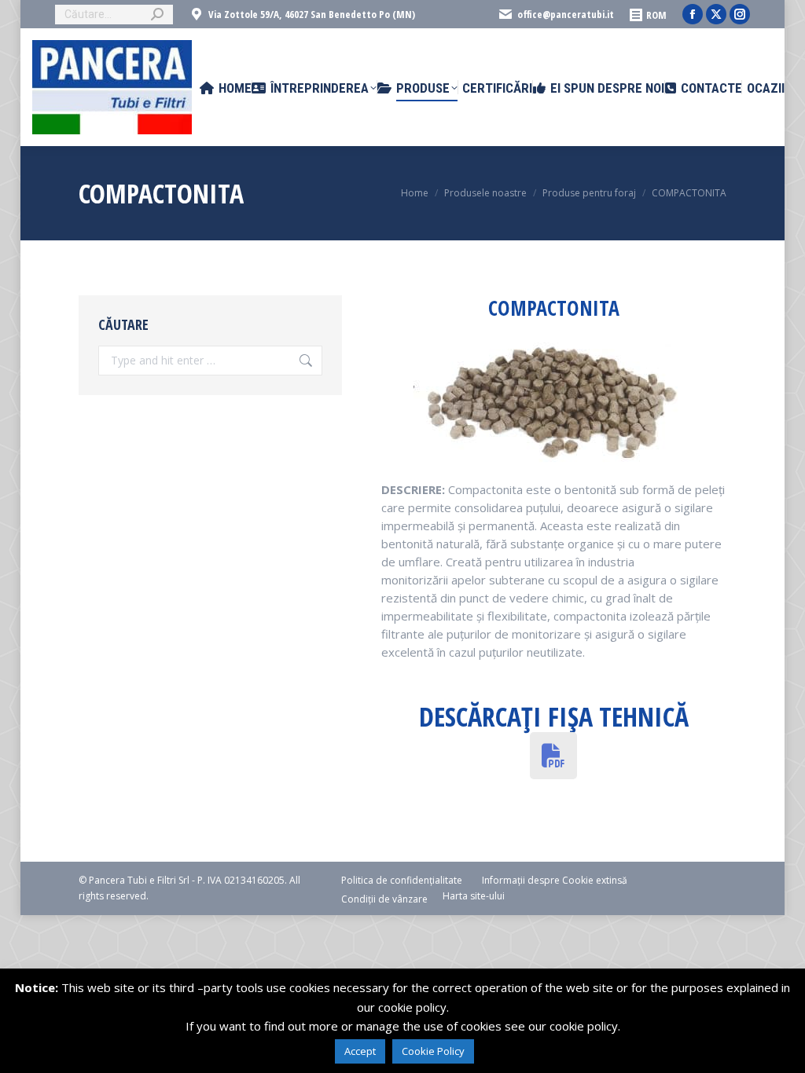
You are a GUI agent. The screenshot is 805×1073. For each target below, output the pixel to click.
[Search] (157, 14)
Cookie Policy (433, 1051)
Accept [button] (360, 1051)
